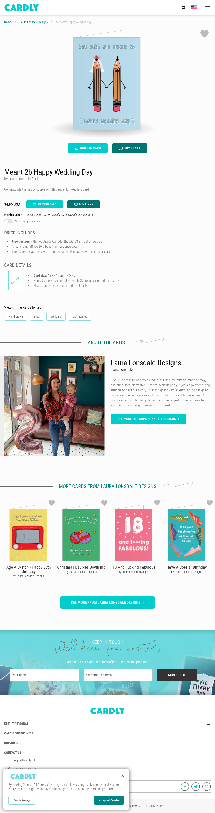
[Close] (122, 775)
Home (7, 22)
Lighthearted (79, 316)
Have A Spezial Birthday (186, 567)
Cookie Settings (22, 800)
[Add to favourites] (204, 34)
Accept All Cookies (109, 800)
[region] (66, 789)
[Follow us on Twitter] (195, 786)
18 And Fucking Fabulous (134, 567)
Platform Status (131, 806)
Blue (36, 316)
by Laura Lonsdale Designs (28, 576)
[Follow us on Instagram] (206, 786)
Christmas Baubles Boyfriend (81, 567)
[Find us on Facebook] (185, 786)
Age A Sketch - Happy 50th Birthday (28, 569)
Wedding (56, 316)
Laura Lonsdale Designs (34, 22)
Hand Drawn (16, 316)
